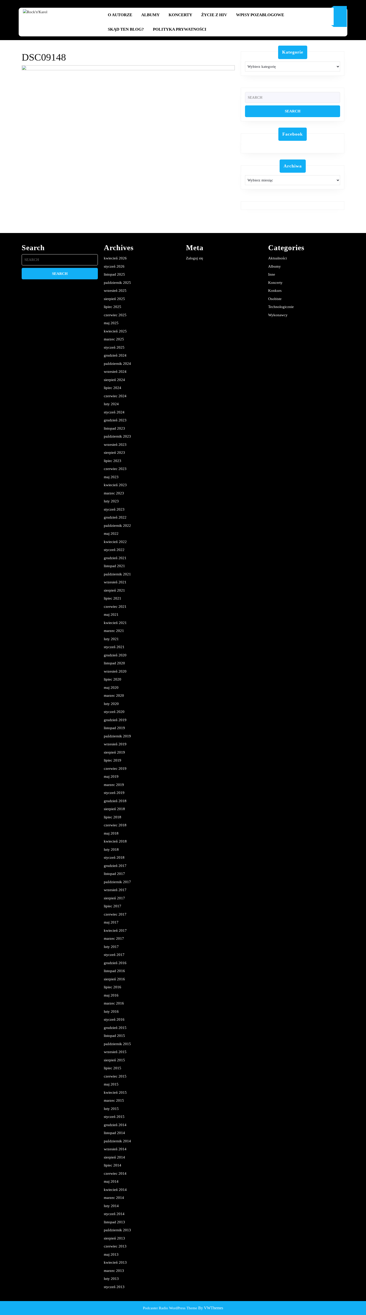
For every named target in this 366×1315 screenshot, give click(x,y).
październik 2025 (117, 283)
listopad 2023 (114, 428)
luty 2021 (111, 639)
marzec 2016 (114, 1003)
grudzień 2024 (115, 355)
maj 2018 (111, 833)
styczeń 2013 (114, 1287)
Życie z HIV (214, 14)
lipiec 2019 (112, 760)
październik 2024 (117, 364)
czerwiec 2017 (115, 914)
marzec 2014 (114, 1198)
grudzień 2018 (115, 801)
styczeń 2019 (114, 793)
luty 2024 (111, 404)
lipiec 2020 (112, 679)
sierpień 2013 (114, 1238)
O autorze (120, 14)
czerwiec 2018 (115, 825)
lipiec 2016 (112, 987)
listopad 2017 (114, 874)
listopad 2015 (114, 1036)
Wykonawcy (278, 315)
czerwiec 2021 (115, 607)
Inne (271, 274)
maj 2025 (111, 323)
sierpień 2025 (114, 299)
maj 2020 (111, 688)
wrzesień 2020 (115, 671)
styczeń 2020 (114, 712)
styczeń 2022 (114, 550)
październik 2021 (117, 574)
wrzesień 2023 (115, 445)
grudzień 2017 (115, 866)
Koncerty (180, 14)
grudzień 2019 (115, 720)
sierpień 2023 (114, 453)
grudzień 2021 (115, 558)
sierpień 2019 (114, 752)
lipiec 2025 (112, 307)
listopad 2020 (114, 663)
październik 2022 (117, 526)
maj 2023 (111, 477)
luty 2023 (111, 501)
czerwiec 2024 (115, 396)
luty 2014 (111, 1206)
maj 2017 (111, 922)
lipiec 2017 (112, 906)
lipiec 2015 (112, 1068)
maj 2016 (111, 995)
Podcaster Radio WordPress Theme (170, 1308)
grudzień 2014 (115, 1125)
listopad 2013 (114, 1222)
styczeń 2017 (114, 955)
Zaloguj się (194, 258)
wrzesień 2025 (115, 291)
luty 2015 (111, 1109)
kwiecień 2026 (115, 258)
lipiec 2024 (112, 388)
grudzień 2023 (115, 420)
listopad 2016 (114, 971)
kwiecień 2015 (115, 1092)
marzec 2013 (114, 1271)
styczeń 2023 (114, 509)
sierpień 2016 (114, 979)
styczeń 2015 (114, 1117)
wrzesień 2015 (115, 1052)
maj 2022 (111, 534)
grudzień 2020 (115, 655)
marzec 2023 (114, 493)
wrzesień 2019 (115, 744)
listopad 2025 (114, 274)
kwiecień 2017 (115, 930)
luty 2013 (111, 1279)
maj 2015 (111, 1084)
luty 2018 (111, 849)
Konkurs (275, 291)
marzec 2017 (114, 938)
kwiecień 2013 (115, 1262)
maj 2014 (111, 1181)
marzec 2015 (114, 1100)
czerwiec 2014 (115, 1173)
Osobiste (275, 299)
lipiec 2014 (112, 1165)
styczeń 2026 (114, 266)
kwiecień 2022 (115, 542)
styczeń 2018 (114, 857)
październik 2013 (117, 1230)
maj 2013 (111, 1254)
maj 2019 (111, 776)
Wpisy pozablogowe (260, 14)
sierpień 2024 (114, 380)
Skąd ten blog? (126, 29)
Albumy (150, 14)
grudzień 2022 (115, 517)
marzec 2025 (114, 339)
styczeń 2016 (114, 1019)
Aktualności (277, 258)
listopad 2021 (114, 566)
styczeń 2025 (114, 347)
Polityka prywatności (179, 29)
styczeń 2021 (114, 647)
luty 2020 (111, 704)
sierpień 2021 (114, 590)
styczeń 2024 (114, 412)
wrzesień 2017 (115, 890)
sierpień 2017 (114, 898)
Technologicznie (281, 307)
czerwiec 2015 (115, 1076)
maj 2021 (111, 615)
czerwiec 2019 (115, 769)
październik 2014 (117, 1141)
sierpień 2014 (114, 1157)
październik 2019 (117, 736)
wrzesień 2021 (115, 582)
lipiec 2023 (112, 461)
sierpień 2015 (114, 1060)
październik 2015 (117, 1044)
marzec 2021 (114, 631)
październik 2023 (117, 436)
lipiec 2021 (112, 598)
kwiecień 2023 (115, 485)
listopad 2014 (114, 1133)
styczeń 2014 (114, 1214)
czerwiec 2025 (115, 315)
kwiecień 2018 (115, 841)
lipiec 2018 (112, 817)
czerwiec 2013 (115, 1246)
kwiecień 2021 (115, 623)
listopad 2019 (114, 728)
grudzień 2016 (115, 963)
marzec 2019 (114, 785)
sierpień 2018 (114, 809)
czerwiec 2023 (115, 469)
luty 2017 (111, 947)
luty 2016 (111, 1011)
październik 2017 (117, 882)
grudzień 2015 (115, 1028)
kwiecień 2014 (115, 1190)
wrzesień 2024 (115, 372)
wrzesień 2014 (115, 1149)
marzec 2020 (114, 695)
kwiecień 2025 (115, 331)
